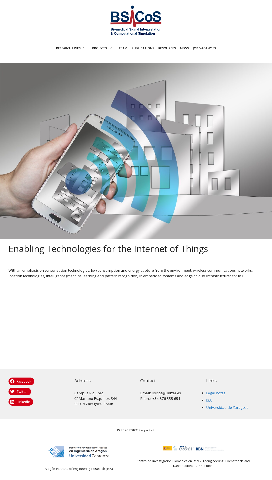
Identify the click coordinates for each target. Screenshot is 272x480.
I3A (209, 400)
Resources (167, 48)
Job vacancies (204, 48)
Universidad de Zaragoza (227, 407)
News (184, 48)
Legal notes (215, 393)
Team (123, 48)
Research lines (68, 48)
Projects (99, 48)
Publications (143, 48)
